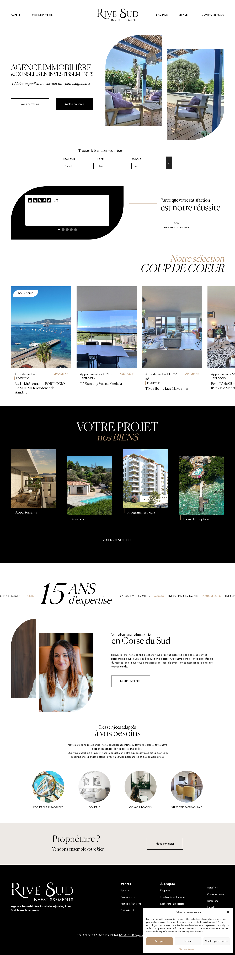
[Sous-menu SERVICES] (190, 15)
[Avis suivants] (112, 210)
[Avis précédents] (22, 210)
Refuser (188, 941)
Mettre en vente (74, 104)
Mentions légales (186, 949)
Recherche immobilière (48, 807)
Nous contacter (165, 843)
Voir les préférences (216, 941)
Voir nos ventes (30, 104)
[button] (228, 912)
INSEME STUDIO (128, 935)
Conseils (94, 807)
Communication (140, 807)
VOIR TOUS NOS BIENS (117, 540)
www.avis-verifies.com (176, 227)
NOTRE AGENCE (130, 681)
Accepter (159, 941)
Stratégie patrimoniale (186, 807)
